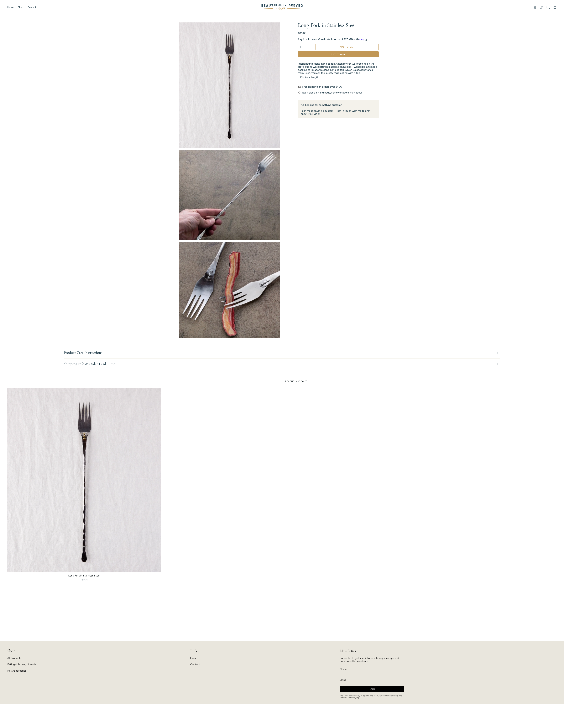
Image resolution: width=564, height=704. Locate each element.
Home (193, 658)
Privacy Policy (392, 695)
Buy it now (338, 54)
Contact (195, 664)
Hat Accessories (16, 670)
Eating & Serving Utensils (21, 664)
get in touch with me (349, 110)
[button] (20, 7)
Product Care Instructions (83, 352)
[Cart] (555, 7)
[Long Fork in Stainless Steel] (84, 480)
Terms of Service (347, 697)
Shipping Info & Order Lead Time (89, 364)
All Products (14, 658)
